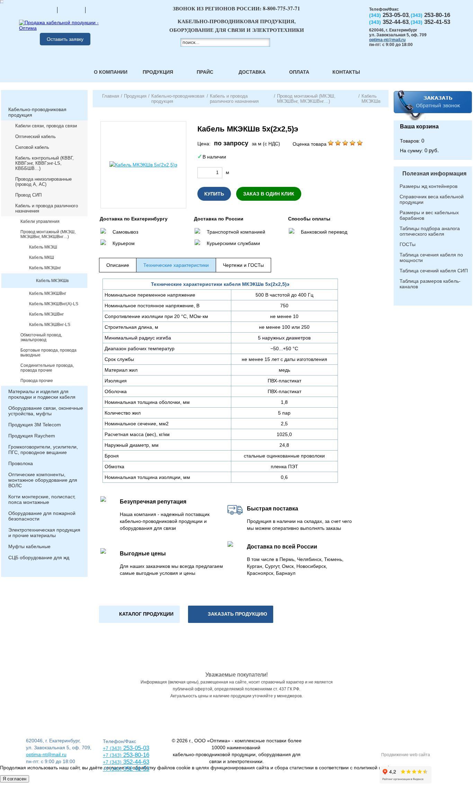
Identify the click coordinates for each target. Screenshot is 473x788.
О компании (110, 72)
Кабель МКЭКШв (52, 280)
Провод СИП (28, 195)
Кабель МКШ (41, 257)
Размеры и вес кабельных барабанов (429, 215)
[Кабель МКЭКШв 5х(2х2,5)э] (143, 164)
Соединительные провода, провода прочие (47, 368)
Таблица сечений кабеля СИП (434, 270)
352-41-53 (135, 769)
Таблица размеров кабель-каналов (430, 283)
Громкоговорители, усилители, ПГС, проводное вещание (43, 449)
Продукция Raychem (31, 435)
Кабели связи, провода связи (46, 125)
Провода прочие (36, 380)
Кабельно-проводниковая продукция (37, 112)
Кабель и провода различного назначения (46, 208)
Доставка (252, 72)
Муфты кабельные (29, 546)
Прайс (205, 72)
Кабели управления (40, 221)
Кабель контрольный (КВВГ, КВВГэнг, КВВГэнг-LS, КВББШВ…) (44, 163)
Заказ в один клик (268, 194)
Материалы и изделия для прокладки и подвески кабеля (41, 394)
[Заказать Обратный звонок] (433, 105)
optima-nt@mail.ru (387, 39)
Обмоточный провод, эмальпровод (41, 337)
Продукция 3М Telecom (34, 424)
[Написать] (99, 9)
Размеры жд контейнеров (428, 186)
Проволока (20, 463)
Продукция (158, 72)
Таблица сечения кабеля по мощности (431, 257)
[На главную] (43, 9)
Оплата (299, 72)
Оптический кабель (35, 136)
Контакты (346, 72)
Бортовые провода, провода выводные (48, 352)
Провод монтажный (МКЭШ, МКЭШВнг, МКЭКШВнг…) (47, 234)
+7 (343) (112, 769)
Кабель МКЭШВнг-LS (49, 324)
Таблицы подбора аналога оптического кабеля (430, 231)
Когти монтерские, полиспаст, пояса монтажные (41, 499)
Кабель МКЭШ (43, 247)
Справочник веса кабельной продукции (432, 199)
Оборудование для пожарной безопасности (41, 516)
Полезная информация (434, 173)
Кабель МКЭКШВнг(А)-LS (53, 303)
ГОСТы (408, 244)
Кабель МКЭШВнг (46, 314)
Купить (214, 194)
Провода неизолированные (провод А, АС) (43, 181)
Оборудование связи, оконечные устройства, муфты (45, 410)
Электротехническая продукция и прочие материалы (44, 532)
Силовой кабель (32, 147)
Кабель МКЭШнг (45, 267)
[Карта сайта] (71, 9)
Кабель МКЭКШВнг (47, 293)
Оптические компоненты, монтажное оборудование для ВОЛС (42, 480)
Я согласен (14, 778)
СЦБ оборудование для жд (38, 557)
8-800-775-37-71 (281, 8)
